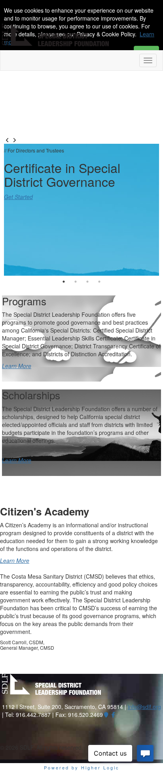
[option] (81, 210)
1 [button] (64, 282)
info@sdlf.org (144, 707)
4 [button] (99, 282)
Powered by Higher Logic (81, 767)
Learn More (16, 366)
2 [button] (76, 282)
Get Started (18, 197)
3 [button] (87, 282)
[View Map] (106, 714)
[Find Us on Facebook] (113, 714)
